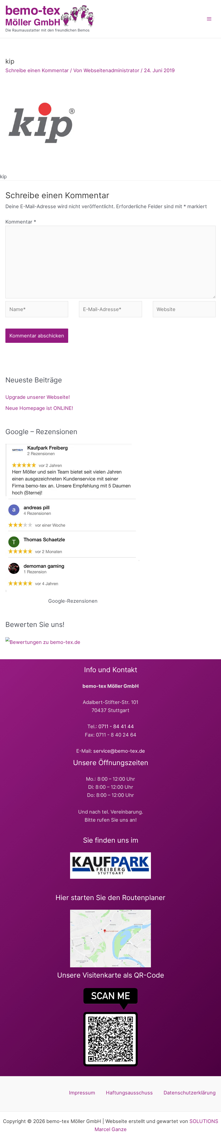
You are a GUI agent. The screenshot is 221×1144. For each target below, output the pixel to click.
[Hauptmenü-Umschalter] (209, 19)
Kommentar (20, 222)
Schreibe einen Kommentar (37, 70)
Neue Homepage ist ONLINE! (39, 408)
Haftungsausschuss (129, 1093)
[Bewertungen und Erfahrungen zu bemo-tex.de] (42, 641)
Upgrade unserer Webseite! (37, 397)
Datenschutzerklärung (190, 1093)
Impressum (82, 1093)
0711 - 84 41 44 (116, 726)
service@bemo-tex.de (119, 751)
